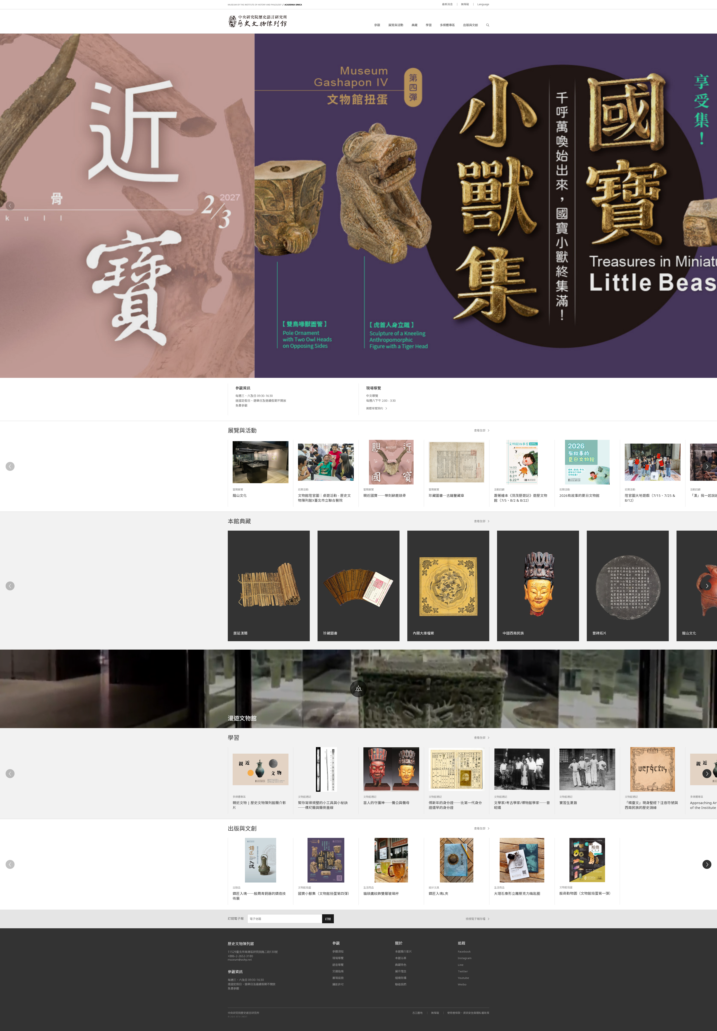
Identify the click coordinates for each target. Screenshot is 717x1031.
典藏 (415, 25)
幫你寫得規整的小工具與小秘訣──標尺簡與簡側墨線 (323, 805)
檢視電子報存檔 (475, 918)
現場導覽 (338, 958)
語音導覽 (338, 965)
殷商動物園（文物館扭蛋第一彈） (586, 893)
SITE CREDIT (242, 1016)
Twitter (463, 971)
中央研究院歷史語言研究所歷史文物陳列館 (257, 21)
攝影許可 (338, 984)
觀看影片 (324, 328)
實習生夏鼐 (568, 802)
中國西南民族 (513, 633)
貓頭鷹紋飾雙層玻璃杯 (381, 893)
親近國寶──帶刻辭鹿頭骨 (384, 495)
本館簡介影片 (403, 951)
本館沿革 (400, 958)
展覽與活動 (395, 25)
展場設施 (338, 978)
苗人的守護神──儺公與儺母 (386, 802)
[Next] (706, 205)
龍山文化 (240, 495)
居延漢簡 (240, 633)
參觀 (377, 25)
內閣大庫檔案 (423, 633)
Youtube (463, 978)
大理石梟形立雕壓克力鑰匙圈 (517, 893)
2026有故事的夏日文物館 (579, 495)
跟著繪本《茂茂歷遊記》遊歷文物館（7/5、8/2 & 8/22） (520, 498)
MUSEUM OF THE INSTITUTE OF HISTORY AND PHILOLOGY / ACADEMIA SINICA (265, 5)
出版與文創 (470, 25)
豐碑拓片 (599, 633)
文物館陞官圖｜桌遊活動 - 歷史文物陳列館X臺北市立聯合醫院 (324, 498)
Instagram (464, 958)
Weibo (462, 984)
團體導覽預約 (374, 408)
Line (460, 965)
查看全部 (479, 430)
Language (483, 4)
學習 (429, 25)
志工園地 (417, 1013)
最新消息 (447, 4)
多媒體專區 (447, 25)
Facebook (464, 951)
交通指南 (338, 971)
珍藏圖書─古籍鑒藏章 (446, 495)
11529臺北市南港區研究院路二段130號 (253, 952)
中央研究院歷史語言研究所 (243, 1013)
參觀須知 (338, 951)
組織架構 (400, 978)
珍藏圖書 (330, 633)
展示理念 (400, 971)
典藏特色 (400, 965)
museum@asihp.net (240, 959)
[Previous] (10, 205)
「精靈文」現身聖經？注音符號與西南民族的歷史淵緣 (651, 805)
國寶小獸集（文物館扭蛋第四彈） (324, 893)
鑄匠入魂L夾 (438, 893)
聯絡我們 (400, 984)
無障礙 (465, 4)
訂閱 (328, 919)
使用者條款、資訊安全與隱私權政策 (468, 1013)
